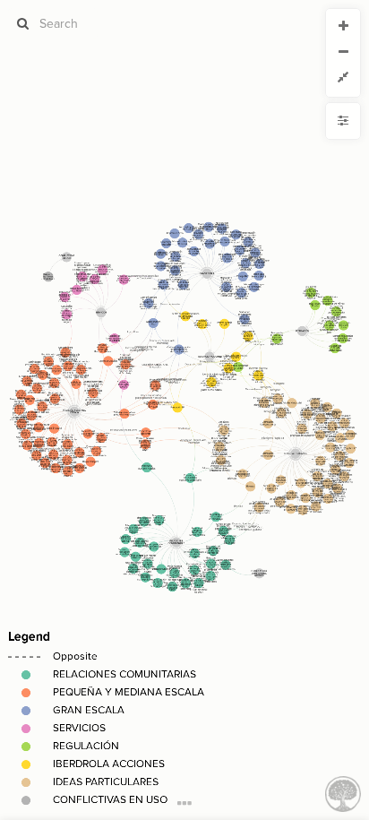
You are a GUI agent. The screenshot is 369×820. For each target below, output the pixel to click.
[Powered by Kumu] (343, 792)
